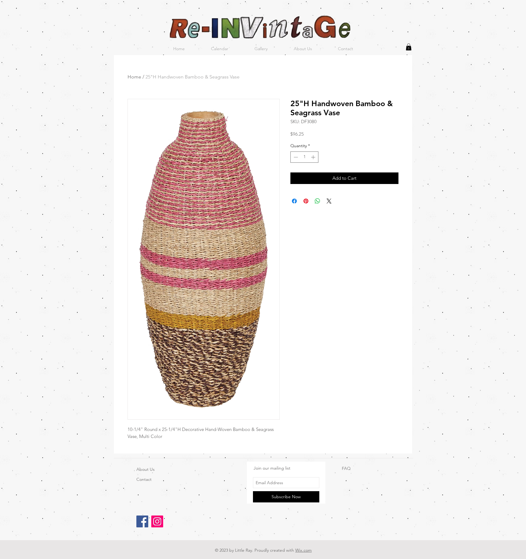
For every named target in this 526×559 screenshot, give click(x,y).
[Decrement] (295, 157)
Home (134, 77)
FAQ (346, 468)
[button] (409, 46)
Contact (144, 479)
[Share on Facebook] (294, 201)
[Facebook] (142, 521)
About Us (145, 469)
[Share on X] (329, 201)
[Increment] (313, 157)
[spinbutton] (304, 157)
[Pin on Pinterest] (306, 201)
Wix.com (303, 550)
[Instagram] (157, 521)
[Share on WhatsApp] (317, 201)
